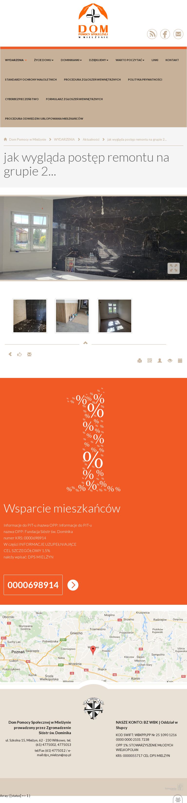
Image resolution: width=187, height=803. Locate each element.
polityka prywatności (145, 79)
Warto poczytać (129, 60)
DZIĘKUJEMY (97, 60)
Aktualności (91, 139)
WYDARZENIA (14, 60)
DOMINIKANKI (70, 60)
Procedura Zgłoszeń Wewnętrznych (92, 79)
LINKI (155, 60)
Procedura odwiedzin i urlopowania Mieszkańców (44, 118)
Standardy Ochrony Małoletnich (31, 79)
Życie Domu (42, 60)
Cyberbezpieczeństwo (22, 99)
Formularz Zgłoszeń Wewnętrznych (74, 99)
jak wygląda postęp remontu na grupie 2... (137, 139)
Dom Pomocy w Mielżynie (27, 139)
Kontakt (172, 60)
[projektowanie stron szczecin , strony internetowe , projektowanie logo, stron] (173, 787)
